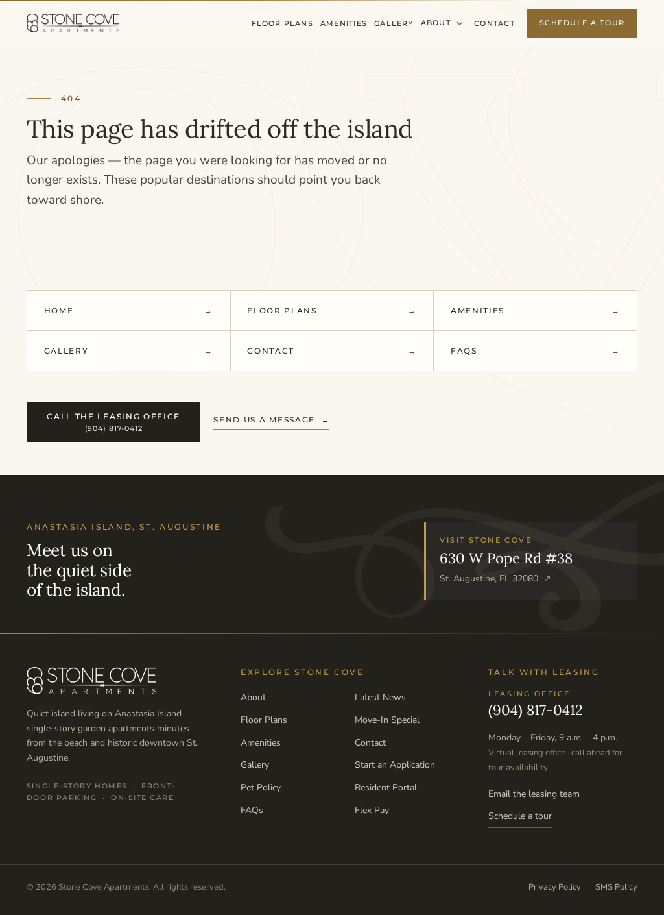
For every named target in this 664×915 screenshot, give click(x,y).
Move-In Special (387, 720)
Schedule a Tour (582, 22)
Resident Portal (386, 787)
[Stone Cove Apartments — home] (73, 23)
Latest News (380, 697)
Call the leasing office (113, 422)
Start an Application (395, 765)
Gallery (393, 23)
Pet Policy (261, 787)
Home (59, 310)
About (436, 22)
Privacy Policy (554, 887)
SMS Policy (616, 887)
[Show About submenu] (459, 23)
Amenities (343, 23)
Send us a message (264, 419)
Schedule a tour (520, 816)
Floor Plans (282, 23)
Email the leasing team (534, 794)
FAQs (464, 351)
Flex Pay (372, 810)
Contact (494, 23)
